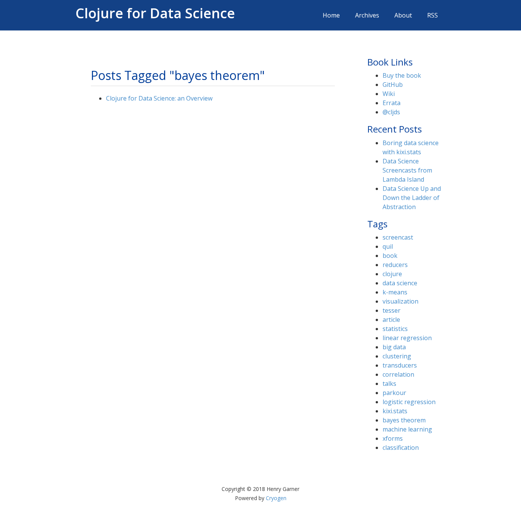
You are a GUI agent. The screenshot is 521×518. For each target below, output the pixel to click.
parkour (394, 392)
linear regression (407, 338)
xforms (393, 438)
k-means (395, 292)
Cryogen (276, 498)
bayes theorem (404, 420)
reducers (395, 265)
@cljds (391, 112)
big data (394, 347)
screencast (398, 237)
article (391, 319)
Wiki (389, 94)
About (403, 15)
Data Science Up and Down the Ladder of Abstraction (412, 197)
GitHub (393, 84)
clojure (392, 274)
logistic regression (409, 402)
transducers (400, 365)
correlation (398, 374)
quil (388, 246)
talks (389, 383)
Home (331, 15)
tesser (391, 310)
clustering (397, 356)
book (390, 255)
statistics (395, 329)
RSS (432, 15)
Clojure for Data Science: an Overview (159, 98)
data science (400, 283)
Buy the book (402, 75)
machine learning (407, 429)
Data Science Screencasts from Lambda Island (407, 170)
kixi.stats (395, 411)
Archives (367, 15)
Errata (391, 103)
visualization (400, 301)
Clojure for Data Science (155, 11)
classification (401, 447)
